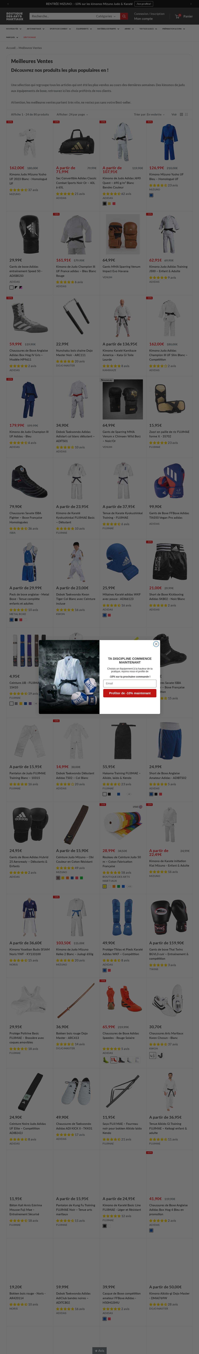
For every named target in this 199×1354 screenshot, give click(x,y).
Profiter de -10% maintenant (130, 693)
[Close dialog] (156, 644)
